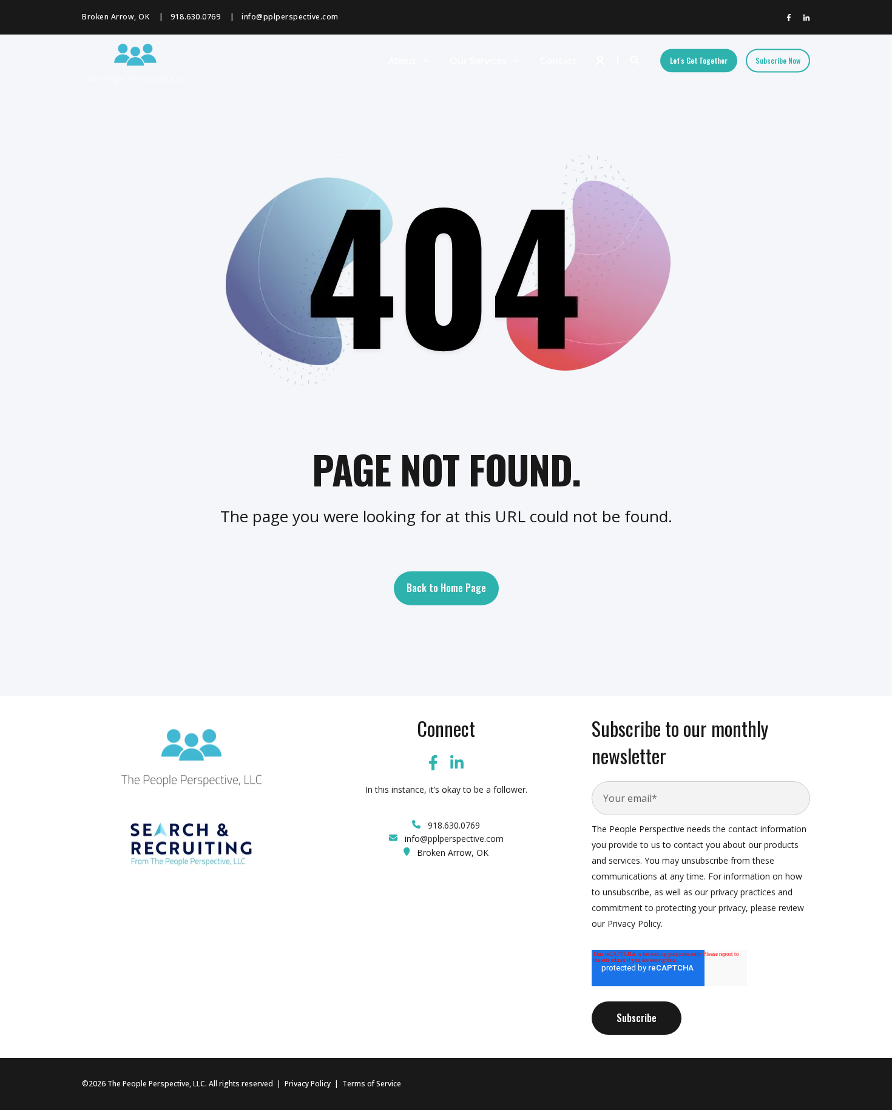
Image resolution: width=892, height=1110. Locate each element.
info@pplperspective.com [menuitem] (290, 17)
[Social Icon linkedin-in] (804, 17)
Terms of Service (371, 1083)
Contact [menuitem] (558, 60)
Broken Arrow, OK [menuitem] (115, 17)
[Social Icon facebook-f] (791, 17)
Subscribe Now (777, 60)
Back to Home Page (446, 587)
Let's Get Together (699, 60)
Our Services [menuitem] (478, 60)
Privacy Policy (308, 1083)
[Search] (636, 59)
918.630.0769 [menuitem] (195, 17)
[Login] (601, 59)
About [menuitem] (402, 60)
